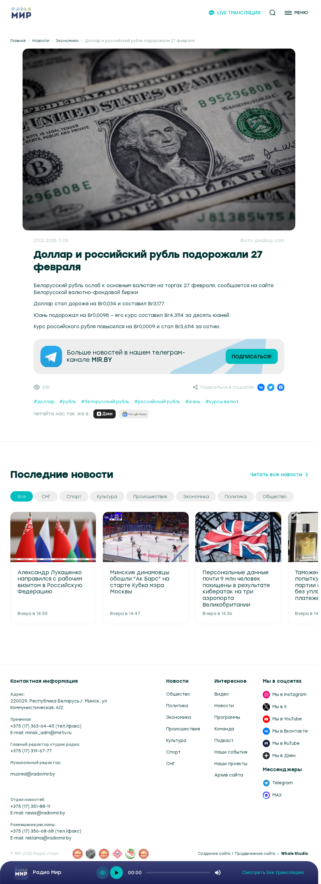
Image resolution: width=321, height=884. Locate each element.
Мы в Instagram (289, 694)
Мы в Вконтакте (290, 731)
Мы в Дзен (284, 755)
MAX (277, 794)
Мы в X (279, 706)
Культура (176, 740)
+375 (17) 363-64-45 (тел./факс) (46, 726)
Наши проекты (230, 763)
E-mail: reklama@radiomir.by (40, 837)
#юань (193, 401)
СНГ (170, 763)
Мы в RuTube (286, 743)
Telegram (282, 782)
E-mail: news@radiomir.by (37, 812)
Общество (178, 694)
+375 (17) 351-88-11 (30, 806)
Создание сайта (214, 854)
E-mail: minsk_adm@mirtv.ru (40, 732)
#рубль (67, 401)
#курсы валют (222, 401)
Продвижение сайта (255, 854)
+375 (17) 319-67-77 (31, 750)
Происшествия (183, 728)
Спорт (173, 752)
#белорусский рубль (105, 401)
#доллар (44, 401)
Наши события (230, 752)
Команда (224, 728)
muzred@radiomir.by (32, 773)
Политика (177, 705)
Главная (18, 41)
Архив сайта (228, 774)
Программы (227, 717)
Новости (40, 41)
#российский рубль (157, 401)
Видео (221, 694)
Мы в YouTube (287, 718)
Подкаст (224, 740)
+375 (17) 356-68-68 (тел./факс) (45, 831)
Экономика (67, 41)
